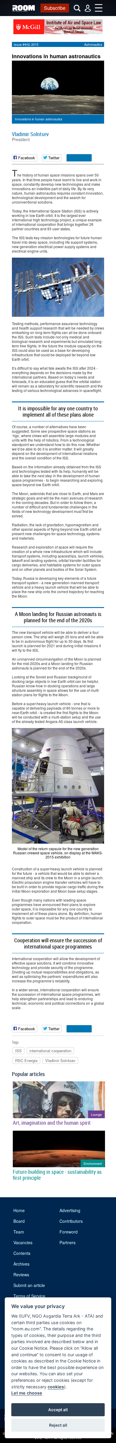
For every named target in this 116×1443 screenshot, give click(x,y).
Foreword (68, 1231)
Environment (93, 1163)
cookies (56, 1386)
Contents (21, 1253)
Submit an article (29, 1285)
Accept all (58, 1409)
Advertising (69, 1210)
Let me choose (26, 1392)
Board (19, 1221)
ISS (18, 1050)
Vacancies (22, 1242)
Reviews (21, 1274)
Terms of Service (29, 1296)
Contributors (71, 1221)
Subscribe (54, 7)
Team (18, 1231)
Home (19, 1210)
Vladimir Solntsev (30, 134)
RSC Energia (26, 1060)
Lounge (96, 1114)
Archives (21, 1263)
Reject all (58, 1425)
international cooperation (50, 1050)
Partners (67, 1242)
